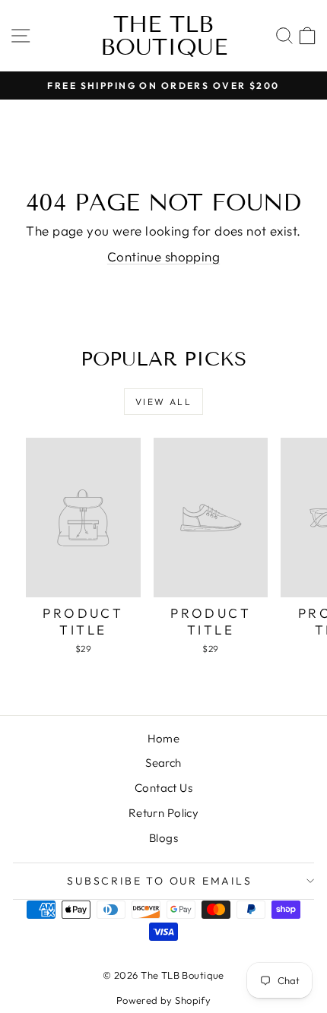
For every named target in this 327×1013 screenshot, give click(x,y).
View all (163, 401)
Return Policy (164, 813)
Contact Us (163, 787)
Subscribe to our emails (159, 881)
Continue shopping (163, 256)
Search (163, 762)
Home (164, 738)
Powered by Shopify (163, 1000)
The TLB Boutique (163, 36)
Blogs (163, 838)
